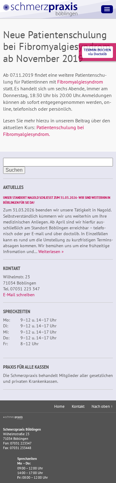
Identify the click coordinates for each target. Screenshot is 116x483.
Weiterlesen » (51, 251)
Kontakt (78, 406)
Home (59, 406)
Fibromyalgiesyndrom (80, 82)
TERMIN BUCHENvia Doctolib (97, 51)
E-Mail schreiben (19, 294)
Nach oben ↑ (102, 406)
